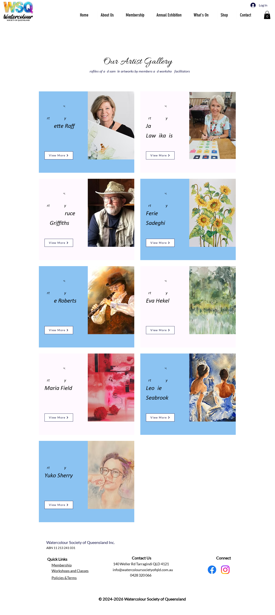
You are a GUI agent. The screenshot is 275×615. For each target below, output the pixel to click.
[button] (171, 15)
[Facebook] (212, 569)
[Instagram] (225, 569)
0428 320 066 (140, 575)
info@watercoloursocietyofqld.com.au (143, 569)
